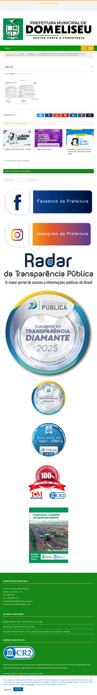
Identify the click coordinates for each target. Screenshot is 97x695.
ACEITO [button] (18, 689)
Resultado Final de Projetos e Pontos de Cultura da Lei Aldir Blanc (79, 151)
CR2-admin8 (10, 74)
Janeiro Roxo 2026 (47, 6)
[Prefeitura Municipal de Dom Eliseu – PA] (48, 28)
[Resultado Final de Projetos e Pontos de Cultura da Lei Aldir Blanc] (80, 138)
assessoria (62, 664)
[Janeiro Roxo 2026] (48, 138)
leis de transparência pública (43, 668)
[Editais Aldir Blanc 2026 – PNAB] (17, 138)
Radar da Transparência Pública (31, 673)
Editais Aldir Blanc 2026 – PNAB (18, 149)
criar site (18, 664)
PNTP (14, 673)
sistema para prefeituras (34, 664)
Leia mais (30, 684)
